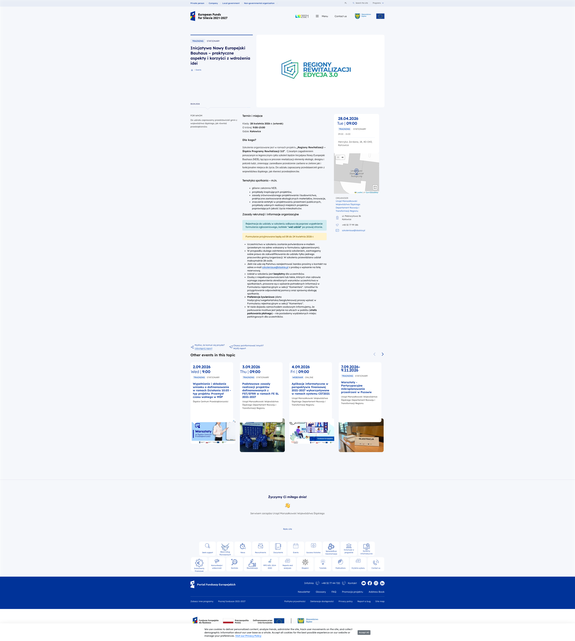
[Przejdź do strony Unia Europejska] (380, 16)
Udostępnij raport (203, 348)
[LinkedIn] (382, 583)
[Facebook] (370, 583)
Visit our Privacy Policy (248, 635)
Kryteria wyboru (358, 568)
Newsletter (304, 591)
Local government (231, 3)
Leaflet (359, 192)
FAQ (334, 591)
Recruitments (260, 552)
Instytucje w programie (349, 551)
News (242, 552)
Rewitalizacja (252, 568)
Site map (380, 601)
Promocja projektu (352, 591)
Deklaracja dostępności (322, 601)
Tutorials (322, 568)
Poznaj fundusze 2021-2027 (231, 601)
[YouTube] (363, 583)
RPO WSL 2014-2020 (269, 566)
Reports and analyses (288, 566)
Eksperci (305, 568)
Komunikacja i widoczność (217, 566)
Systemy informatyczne (366, 552)
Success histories (313, 552)
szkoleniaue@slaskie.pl (275, 267)
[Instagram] (376, 583)
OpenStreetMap (372, 192)
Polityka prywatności (294, 601)
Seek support (207, 552)
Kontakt (352, 583)
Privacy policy (346, 601)
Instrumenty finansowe (199, 568)
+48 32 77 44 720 (330, 583)
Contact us (341, 16)
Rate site (287, 529)
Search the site (362, 3)
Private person (197, 3)
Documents (278, 552)
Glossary (321, 591)
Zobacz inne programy (201, 601)
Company (213, 3)
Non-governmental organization (259, 3)
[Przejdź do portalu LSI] (301, 16)
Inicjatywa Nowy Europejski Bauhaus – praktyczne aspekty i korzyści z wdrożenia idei (220, 56)
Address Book (377, 591)
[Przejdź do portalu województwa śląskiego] (363, 16)
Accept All (364, 632)
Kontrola (234, 568)
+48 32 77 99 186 (350, 224)
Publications (341, 568)
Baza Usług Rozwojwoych (225, 552)
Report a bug (364, 601)
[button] (356, 171)
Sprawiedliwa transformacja (331, 552)
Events (296, 552)
